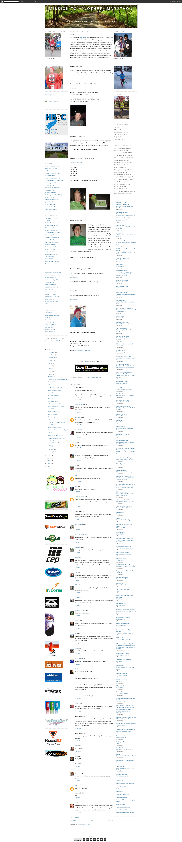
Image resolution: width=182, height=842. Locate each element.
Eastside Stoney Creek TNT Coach (124, 525)
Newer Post (73, 821)
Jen (76, 442)
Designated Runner (53, 401)
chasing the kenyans (122, 286)
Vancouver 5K (120, 345)
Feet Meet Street (121, 394)
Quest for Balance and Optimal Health (125, 699)
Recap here (73, 88)
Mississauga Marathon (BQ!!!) (53, 195)
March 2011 (51, 376)
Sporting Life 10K (50, 197)
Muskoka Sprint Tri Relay (52, 237)
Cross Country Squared (123, 623)
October (51, 355)
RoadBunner (120, 316)
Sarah (76, 756)
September (52, 357)
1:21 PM (78, 507)
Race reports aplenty (121, 625)
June (50, 366)
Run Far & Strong (121, 680)
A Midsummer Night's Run (52, 232)
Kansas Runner (120, 532)
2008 (48, 461)
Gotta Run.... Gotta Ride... (123, 434)
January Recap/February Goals (124, 389)
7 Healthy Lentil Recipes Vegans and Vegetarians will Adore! (125, 295)
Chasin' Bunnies (121, 470)
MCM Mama (78, 658)
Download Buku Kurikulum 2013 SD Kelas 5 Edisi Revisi (125, 494)
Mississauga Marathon (51, 247)
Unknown (77, 476)
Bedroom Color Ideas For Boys (124, 579)
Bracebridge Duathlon (51, 183)
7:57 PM (78, 643)
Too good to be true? (54, 395)
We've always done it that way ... (124, 548)
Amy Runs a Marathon (123, 589)
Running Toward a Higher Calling (124, 630)
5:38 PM (78, 605)
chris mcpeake (79, 524)
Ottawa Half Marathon (51, 294)
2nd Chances (120, 789)
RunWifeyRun (120, 748)
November (52, 352)
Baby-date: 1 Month (121, 605)
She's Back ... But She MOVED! (124, 749)
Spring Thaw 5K (49, 202)
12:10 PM (78, 481)
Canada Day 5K (49, 190)
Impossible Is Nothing (122, 552)
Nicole (76, 669)
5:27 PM (78, 593)
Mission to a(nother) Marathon (91, 9)
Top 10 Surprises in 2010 (122, 776)
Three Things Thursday (54, 390)
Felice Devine (79, 771)
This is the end (120, 560)
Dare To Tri (119, 637)
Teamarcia (77, 547)
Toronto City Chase (50, 192)
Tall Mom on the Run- (122, 794)
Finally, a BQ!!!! (120, 619)
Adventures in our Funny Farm (125, 458)
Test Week (119, 572)
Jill (75, 465)
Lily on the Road (121, 686)
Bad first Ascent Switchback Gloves (125, 324)
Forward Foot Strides (122, 400)
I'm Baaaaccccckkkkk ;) (122, 737)
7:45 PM (78, 781)
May (50, 368)
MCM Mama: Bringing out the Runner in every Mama (125, 203)
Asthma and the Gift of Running (125, 729)
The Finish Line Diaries (123, 807)
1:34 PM (78, 519)
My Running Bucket (122, 577)
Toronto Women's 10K (51, 230)
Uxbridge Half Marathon (52, 200)
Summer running (120, 352)
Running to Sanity (121, 673)
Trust (117, 436)
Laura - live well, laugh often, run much (125, 596)
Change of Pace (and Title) (123, 508)
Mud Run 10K (49, 289)
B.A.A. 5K (47, 304)
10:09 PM (78, 699)
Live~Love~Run (121, 492)
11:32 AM (78, 425)
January (51, 452)
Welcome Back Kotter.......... (123, 528)
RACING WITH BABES (123, 546)
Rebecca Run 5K (49, 185)
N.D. (76, 585)
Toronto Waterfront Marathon (53, 166)
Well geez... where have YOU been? (125, 633)
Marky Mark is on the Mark (124, 344)
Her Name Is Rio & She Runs (124, 538)
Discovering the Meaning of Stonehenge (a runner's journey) (125, 644)
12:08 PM (78, 471)
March (51, 374)
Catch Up (118, 591)
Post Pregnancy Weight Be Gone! (126, 723)
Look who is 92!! (120, 687)
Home (91, 821)
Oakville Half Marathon (51, 168)
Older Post (110, 821)
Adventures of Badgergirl (124, 406)
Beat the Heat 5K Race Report (123, 520)
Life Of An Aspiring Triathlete (125, 783)
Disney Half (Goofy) (50, 264)
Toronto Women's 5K (51, 277)
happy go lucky (120, 804)
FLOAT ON (119, 264)
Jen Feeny (77, 417)
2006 (48, 466)
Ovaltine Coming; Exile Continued (125, 395)
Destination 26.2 (121, 603)
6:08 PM (78, 616)
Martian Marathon (50, 204)
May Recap (119, 599)
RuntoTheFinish (121, 426)
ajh (75, 633)
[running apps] (49, 95)
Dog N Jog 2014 (120, 534)
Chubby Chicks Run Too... (124, 506)
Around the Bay (49, 256)
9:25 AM (78, 813)
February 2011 (52, 446)
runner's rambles (121, 241)
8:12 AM (78, 751)
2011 (48, 350)
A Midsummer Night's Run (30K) (54, 180)
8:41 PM (78, 654)
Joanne (77, 597)
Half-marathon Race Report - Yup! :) (125, 501)
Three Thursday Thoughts (123, 639)
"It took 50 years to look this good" (125, 472)
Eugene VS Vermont (121, 416)
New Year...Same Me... (122, 282)
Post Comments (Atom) (84, 825)
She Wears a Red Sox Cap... (124, 308)
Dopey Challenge (120, 318)
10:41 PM (78, 728)
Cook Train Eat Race (122, 810)
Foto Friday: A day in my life (56, 387)
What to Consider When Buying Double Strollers (124, 541)
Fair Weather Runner (122, 653)
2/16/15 (118, 465)
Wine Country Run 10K (51, 287)
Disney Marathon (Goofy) (52, 261)
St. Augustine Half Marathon (123, 288)
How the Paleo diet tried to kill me (124, 459)
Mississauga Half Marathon (52, 297)
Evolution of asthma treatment (124, 731)
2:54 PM (78, 530)
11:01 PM (78, 741)
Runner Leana (120, 692)
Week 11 (50, 398)
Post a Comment (74, 817)
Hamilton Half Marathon (52, 315)
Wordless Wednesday (121, 675)
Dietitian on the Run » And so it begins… (125, 249)
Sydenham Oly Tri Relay (52, 188)
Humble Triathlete (121, 774)
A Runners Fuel (121, 350)
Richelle (77, 703)
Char (76, 572)
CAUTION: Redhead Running (125, 565)
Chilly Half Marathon (51, 209)
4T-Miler (47, 220)
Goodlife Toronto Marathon (52, 223)
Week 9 (50, 433)
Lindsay (77, 621)
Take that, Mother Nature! (55, 435)
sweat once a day (121, 300)
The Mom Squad (120, 701)
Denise (77, 557)
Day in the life (119, 260)
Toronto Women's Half (51, 292)
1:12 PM (78, 492)
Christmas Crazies (121, 725)
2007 (48, 463)
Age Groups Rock (121, 414)
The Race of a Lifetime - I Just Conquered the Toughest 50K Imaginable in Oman (124, 273)
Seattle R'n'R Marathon (51, 242)
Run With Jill (120, 420)
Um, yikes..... (119, 681)
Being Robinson (79, 404)
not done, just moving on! (122, 655)
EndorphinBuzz (121, 742)
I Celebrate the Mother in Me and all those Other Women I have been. (125, 443)
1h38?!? (118, 743)
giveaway (87, 361)
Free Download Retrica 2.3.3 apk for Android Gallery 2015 (125, 478)
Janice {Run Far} (79, 534)
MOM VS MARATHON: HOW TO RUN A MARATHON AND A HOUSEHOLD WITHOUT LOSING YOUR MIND (126, 708)
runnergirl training (80, 610)
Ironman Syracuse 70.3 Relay (53, 173)
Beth (76, 453)
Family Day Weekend (121, 383)
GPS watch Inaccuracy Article (123, 719)
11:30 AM (78, 412)
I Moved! (118, 713)
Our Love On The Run (123, 617)
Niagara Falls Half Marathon (53, 272)
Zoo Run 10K (48, 171)
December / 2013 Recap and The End (125, 566)
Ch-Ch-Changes (120, 266)
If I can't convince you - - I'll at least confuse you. (125, 449)
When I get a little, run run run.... (126, 464)
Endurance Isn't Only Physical (125, 813)
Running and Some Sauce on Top (126, 717)
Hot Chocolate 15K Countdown (124, 554)
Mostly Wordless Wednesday (56, 443)
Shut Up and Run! (121, 270)
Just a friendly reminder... (122, 693)
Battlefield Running (122, 212)
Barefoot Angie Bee (122, 440)
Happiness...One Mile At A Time (125, 571)
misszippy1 (119, 233)
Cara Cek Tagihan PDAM (122, 402)
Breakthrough (52, 417)
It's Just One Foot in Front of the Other (125, 485)
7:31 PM (78, 628)
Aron (76, 486)
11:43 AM (78, 448)
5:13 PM (78, 580)
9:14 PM (78, 664)
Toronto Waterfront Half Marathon (54, 341)
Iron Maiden (119, 762)
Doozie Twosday (53, 393)
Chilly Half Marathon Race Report (58, 430)
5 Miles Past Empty (122, 280)
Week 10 (50, 420)
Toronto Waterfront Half (51, 225)
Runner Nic (119, 791)
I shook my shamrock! (54, 404)
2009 (48, 458)
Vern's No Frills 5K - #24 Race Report (126, 756)
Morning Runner (121, 559)
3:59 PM (78, 766)
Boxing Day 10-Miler (51, 218)
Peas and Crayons (121, 292)
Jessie (76, 746)
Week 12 (50, 384)
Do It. (118, 754)
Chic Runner (120, 225)
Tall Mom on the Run (122, 258)
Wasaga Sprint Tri (50, 176)
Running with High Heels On (124, 476)
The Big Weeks (52, 414)
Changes (118, 514)
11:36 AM (78, 437)
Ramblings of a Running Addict (125, 760)
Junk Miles (119, 388)
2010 (48, 455)
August (51, 360)
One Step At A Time (122, 381)
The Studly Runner (122, 797)
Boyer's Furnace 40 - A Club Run (124, 487)
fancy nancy (78, 430)
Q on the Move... (121, 786)
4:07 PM (78, 553)
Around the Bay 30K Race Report (57, 379)
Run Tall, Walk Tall (122, 322)
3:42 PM (78, 542)
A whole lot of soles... (122, 364)
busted (101, 141)
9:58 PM (78, 798)
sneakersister (120, 512)
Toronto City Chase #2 (51, 235)
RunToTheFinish (79, 497)
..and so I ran (120, 766)
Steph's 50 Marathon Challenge (125, 610)
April (50, 371)
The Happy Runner (122, 328)
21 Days (118, 518)
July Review (119, 661)
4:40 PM (78, 567)
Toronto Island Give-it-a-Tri (52, 178)
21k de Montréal (49, 252)
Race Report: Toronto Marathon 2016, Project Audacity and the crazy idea (125, 366)
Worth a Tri (119, 780)
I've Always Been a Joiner (124, 356)
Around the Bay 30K (50, 207)
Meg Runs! (119, 666)
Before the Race (52, 382)
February (51, 449)
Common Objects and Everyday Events (125, 800)
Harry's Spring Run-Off (51, 254)
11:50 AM (78, 460)
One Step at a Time (122, 736)
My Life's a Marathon (122, 336)
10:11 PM (78, 711)
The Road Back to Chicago (124, 659)
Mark (76, 648)
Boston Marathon (120, 422)
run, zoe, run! (120, 583)
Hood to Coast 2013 (121, 585)
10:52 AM (78, 400)
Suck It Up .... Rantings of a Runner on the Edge (124, 373)
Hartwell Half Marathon (51, 301)
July (50, 363)
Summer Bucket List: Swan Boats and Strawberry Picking (126, 310)
